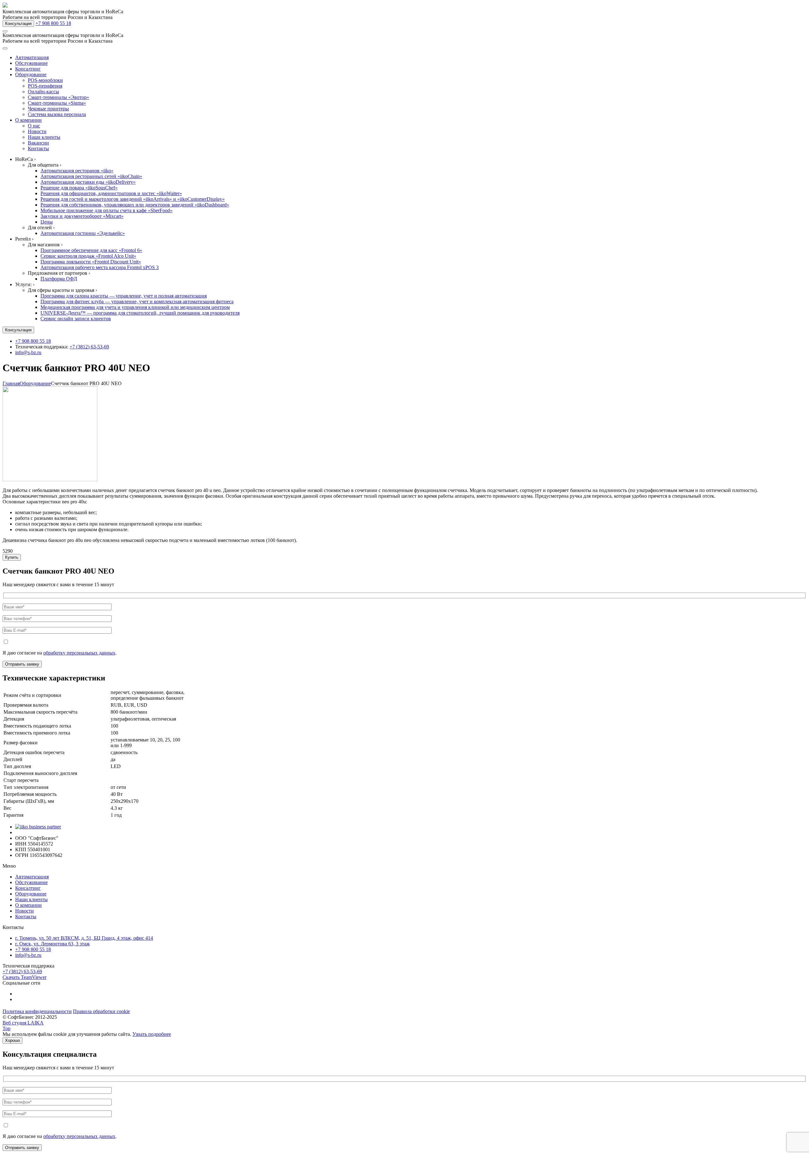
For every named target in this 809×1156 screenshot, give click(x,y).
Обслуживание (31, 63)
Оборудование (30, 74)
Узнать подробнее (151, 1034)
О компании (28, 120)
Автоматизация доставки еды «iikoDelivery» (88, 182)
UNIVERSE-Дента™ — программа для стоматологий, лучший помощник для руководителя (140, 313)
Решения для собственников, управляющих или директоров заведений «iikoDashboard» (134, 204)
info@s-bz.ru (28, 352)
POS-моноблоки (45, 80)
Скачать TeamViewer (24, 977)
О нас (34, 125)
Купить (11, 557)
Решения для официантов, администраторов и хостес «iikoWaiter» (111, 193)
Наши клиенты (44, 137)
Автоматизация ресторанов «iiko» (76, 170)
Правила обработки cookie (101, 1011)
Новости (37, 131)
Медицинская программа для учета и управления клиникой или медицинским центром (135, 307)
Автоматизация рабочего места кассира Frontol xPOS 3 (99, 267)
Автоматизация (32, 57)
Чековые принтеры (48, 108)
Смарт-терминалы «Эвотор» (58, 97)
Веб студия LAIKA (23, 1022)
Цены (46, 221)
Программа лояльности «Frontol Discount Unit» (90, 261)
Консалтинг (28, 68)
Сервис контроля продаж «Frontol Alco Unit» (88, 256)
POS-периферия (45, 86)
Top (6, 1028)
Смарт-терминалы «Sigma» (57, 103)
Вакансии (38, 142)
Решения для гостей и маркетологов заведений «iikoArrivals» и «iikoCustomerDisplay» (132, 199)
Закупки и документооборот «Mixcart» (82, 216)
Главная (11, 383)
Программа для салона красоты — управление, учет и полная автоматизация (123, 295)
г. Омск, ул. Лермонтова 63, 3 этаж (52, 943)
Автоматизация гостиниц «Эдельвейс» (82, 233)
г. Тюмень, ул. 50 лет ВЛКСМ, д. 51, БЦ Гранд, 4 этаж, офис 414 (84, 938)
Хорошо (12, 1040)
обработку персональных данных (79, 652)
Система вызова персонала (57, 114)
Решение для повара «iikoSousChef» (79, 187)
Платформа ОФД (58, 278)
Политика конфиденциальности (37, 1011)
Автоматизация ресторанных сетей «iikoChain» (91, 176)
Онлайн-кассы (43, 91)
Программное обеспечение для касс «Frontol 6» (91, 250)
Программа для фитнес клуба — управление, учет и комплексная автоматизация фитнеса (137, 301)
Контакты (38, 148)
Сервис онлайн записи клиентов (75, 318)
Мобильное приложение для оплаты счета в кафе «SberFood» (106, 210)
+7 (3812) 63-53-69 (89, 346)
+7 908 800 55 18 (53, 23)
